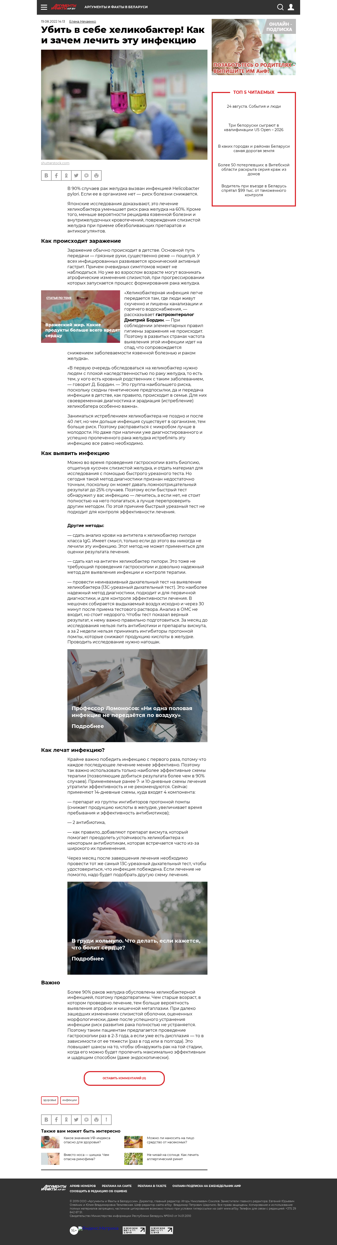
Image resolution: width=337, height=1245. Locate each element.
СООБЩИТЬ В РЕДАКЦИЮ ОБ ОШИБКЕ (98, 1191)
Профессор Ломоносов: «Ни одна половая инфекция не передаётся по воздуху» (132, 711)
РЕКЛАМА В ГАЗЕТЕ (152, 1186)
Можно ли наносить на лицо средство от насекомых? (170, 1140)
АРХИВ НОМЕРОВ (83, 1186)
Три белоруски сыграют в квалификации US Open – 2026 (254, 127)
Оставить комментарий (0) (124, 1078)
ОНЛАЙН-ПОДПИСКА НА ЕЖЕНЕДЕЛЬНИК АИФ (206, 1186)
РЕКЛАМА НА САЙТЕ (117, 1186)
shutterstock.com (55, 163)
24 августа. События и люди (254, 106)
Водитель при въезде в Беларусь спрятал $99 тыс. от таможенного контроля (253, 190)
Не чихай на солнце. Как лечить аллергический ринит (173, 1157)
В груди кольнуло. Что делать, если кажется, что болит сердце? (136, 944)
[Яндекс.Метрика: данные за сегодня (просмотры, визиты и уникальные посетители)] (98, 1228)
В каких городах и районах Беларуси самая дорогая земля (254, 148)
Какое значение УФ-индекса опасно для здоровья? (87, 1140)
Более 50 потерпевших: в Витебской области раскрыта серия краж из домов (254, 169)
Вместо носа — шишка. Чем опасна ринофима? (86, 1157)
